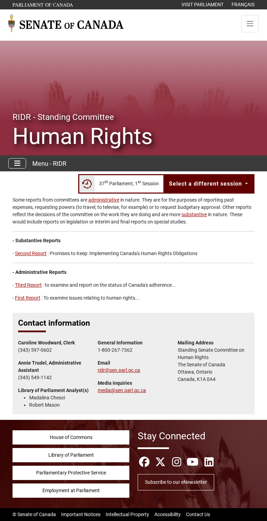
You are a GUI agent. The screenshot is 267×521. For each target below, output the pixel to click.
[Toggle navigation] (250, 23)
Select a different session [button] (206, 183)
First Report (27, 298)
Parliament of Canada (43, 4)
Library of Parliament (71, 455)
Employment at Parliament (71, 490)
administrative (103, 200)
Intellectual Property (127, 514)
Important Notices (80, 514)
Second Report (31, 253)
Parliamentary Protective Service (71, 472)
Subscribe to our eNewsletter (176, 482)
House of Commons (71, 437)
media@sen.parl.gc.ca (122, 390)
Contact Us (198, 514)
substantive (194, 214)
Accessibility (167, 514)
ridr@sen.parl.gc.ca (119, 370)
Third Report (28, 285)
